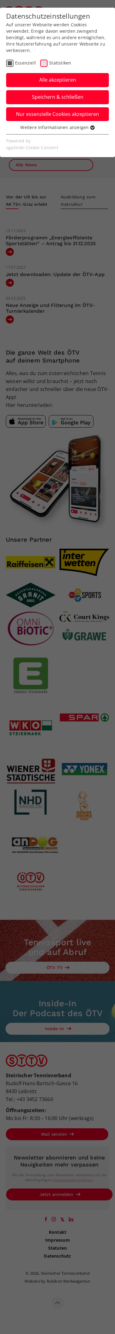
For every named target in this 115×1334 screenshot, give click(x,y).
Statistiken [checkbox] (60, 63)
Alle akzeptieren (57, 79)
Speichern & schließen (57, 97)
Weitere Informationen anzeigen (55, 127)
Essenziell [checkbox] (25, 63)
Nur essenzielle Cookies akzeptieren (57, 114)
